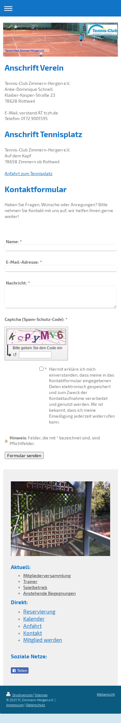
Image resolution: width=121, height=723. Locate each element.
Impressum (15, 705)
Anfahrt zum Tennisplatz (28, 173)
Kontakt (32, 633)
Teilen (21, 671)
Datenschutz (35, 705)
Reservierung (39, 611)
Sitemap (41, 695)
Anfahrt (32, 626)
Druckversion (22, 695)
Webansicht (106, 694)
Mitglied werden (42, 640)
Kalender (34, 618)
